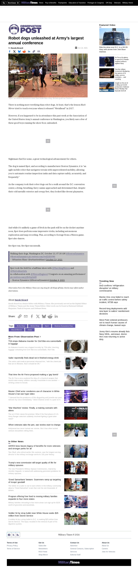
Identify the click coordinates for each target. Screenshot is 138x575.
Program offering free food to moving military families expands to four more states (32, 497)
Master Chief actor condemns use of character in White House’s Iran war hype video (33, 392)
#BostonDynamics (19, 256)
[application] (114, 36)
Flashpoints (62, 3)
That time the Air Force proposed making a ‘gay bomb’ (33, 374)
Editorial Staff (75, 555)
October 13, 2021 (54, 259)
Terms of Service (13, 549)
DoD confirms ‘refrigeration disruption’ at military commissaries (111, 288)
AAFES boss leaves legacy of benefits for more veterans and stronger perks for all (34, 447)
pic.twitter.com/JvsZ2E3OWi (41, 256)
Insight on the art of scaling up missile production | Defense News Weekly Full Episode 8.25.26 (122, 87)
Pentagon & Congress (95, 3)
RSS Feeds (43, 552)
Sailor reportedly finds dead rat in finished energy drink (33, 358)
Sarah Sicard (17, 48)
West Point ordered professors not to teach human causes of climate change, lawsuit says (113, 322)
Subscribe (42, 546)
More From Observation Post (23, 337)
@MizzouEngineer (39, 274)
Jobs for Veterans (108, 552)
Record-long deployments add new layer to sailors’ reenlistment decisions (114, 311)
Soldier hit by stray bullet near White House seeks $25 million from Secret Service (33, 514)
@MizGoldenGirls (18, 271)
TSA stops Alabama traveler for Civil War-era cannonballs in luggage (34, 342)
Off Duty (109, 3)
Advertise (73, 546)
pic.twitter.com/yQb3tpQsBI (23, 277)
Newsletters (43, 549)
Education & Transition (77, 3)
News (41, 3)
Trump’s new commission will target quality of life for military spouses (32, 464)
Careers (105, 549)
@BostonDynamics (75, 253)
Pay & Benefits (50, 3)
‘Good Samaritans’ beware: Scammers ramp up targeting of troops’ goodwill (34, 480)
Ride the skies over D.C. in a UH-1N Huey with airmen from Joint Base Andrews (113, 49)
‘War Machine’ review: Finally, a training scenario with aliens (32, 409)
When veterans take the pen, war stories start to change (34, 425)
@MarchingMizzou (61, 268)
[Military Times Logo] (29, 3)
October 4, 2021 (57, 280)
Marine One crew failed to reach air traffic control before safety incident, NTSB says (114, 299)
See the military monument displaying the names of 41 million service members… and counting (122, 74)
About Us (105, 546)
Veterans (117, 3)
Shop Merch (43, 555)
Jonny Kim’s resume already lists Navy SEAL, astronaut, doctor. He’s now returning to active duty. (114, 335)
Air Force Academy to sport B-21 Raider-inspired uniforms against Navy (122, 60)
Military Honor (127, 3)
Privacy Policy (12, 546)
